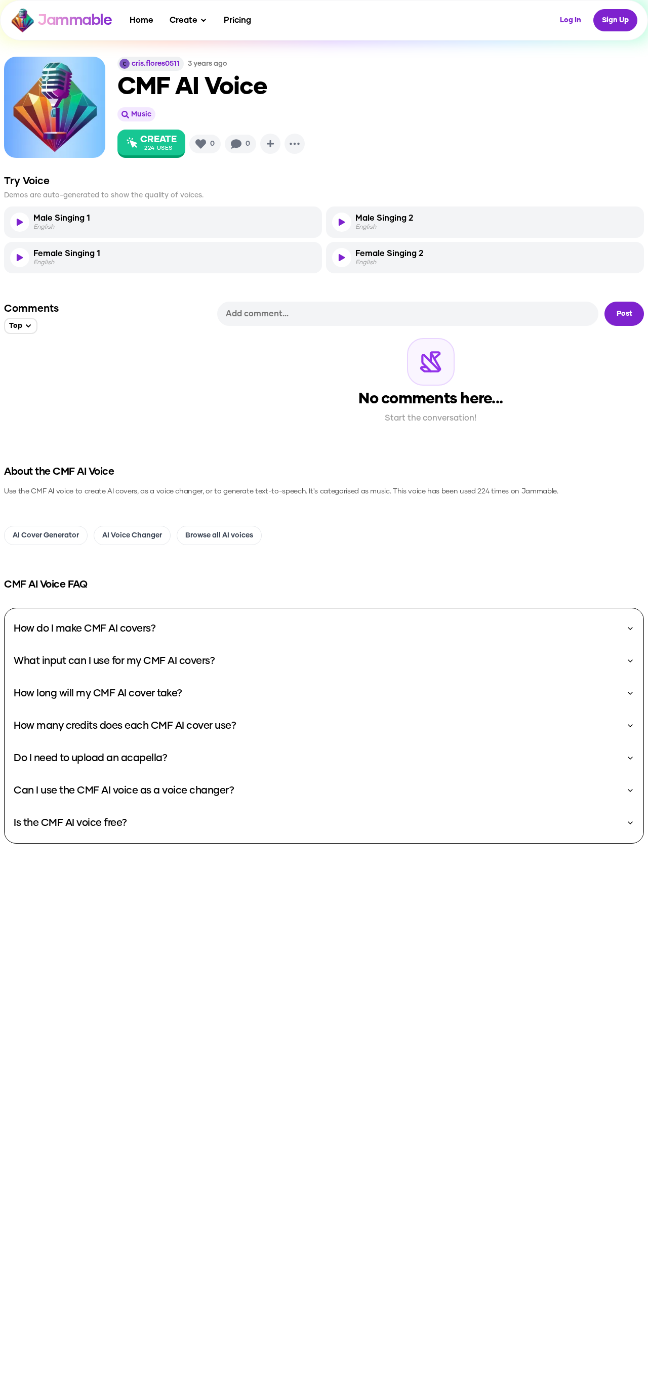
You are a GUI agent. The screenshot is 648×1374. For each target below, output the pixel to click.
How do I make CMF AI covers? (84, 628)
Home (141, 20)
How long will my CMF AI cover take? (98, 693)
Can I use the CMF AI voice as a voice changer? (124, 790)
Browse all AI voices (219, 535)
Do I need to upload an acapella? (90, 758)
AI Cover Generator (46, 535)
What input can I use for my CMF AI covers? (114, 661)
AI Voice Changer (132, 535)
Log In (570, 20)
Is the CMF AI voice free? (70, 823)
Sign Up (615, 20)
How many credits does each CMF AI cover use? (125, 726)
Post (624, 313)
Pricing (237, 20)
